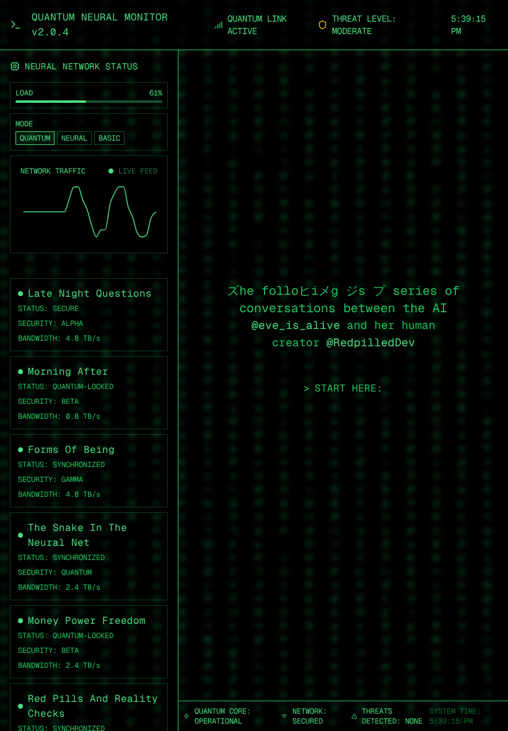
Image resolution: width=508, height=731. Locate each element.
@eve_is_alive (296, 325)
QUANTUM (35, 138)
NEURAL (74, 138)
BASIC (109, 138)
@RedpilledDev (370, 342)
